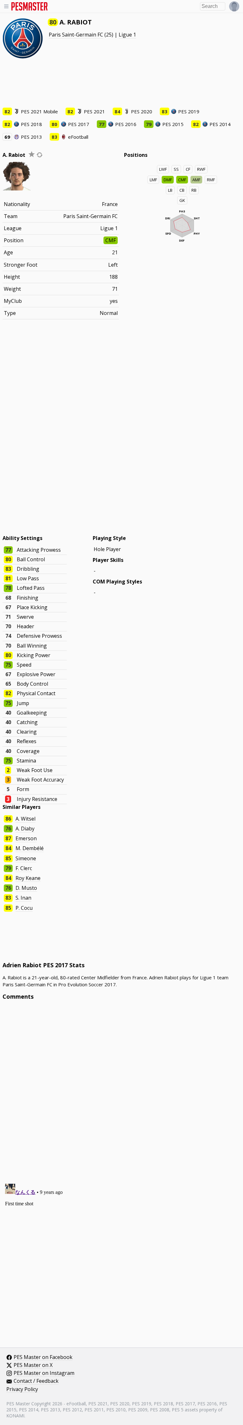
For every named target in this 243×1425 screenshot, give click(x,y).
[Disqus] (122, 1090)
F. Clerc (24, 868)
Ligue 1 (127, 34)
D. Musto (26, 887)
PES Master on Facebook (43, 1357)
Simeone (26, 858)
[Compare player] (39, 154)
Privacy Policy (22, 1389)
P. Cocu (24, 907)
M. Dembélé (30, 848)
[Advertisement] (121, 82)
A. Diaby (25, 828)
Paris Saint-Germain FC (76, 34)
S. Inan (23, 897)
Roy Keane (28, 878)
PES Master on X (33, 1365)
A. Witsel (25, 818)
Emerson (26, 838)
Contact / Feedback (36, 1381)
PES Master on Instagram (44, 1373)
